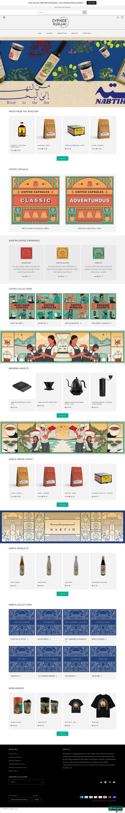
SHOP (39, 33)
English (37, 799)
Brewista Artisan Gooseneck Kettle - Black (74, 403)
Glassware (69, 676)
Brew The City (42, 722)
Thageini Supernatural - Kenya (74, 145)
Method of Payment (15, 760)
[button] (120, 812)
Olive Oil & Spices (18, 639)
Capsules (42, 323)
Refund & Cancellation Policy (18, 767)
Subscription (62, 33)
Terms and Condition (15, 757)
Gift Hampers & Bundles (75, 639)
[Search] (84, 12)
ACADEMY (49, 33)
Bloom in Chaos (16, 722)
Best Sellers (16, 323)
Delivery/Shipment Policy (17, 764)
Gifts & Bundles (72, 323)
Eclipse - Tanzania (97, 145)
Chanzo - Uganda (16, 493)
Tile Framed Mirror (46, 676)
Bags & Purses (98, 639)
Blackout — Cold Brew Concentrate (18, 146)
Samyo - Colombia (43, 493)
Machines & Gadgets (101, 323)
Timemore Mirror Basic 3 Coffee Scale (21, 403)
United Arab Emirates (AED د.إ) (19, 799)
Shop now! (91, 3)
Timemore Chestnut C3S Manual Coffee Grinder (102, 403)
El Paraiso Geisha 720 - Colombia (102, 493)
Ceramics (15, 676)
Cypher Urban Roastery (101, 800)
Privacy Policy (13, 754)
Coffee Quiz (87, 33)
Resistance (95, 722)
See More (25, 276)
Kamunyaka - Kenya (44, 145)
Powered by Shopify (111, 800)
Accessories (43, 639)
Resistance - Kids (70, 722)
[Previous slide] (2, 71)
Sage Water (68, 582)
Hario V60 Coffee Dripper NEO (47, 402)
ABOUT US (74, 33)
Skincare (96, 676)
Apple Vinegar (15, 582)
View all (62, 158)
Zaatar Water (42, 582)
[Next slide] (121, 71)
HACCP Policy (13, 771)
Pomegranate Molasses (99, 582)
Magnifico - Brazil (70, 493)
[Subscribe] (42, 782)
